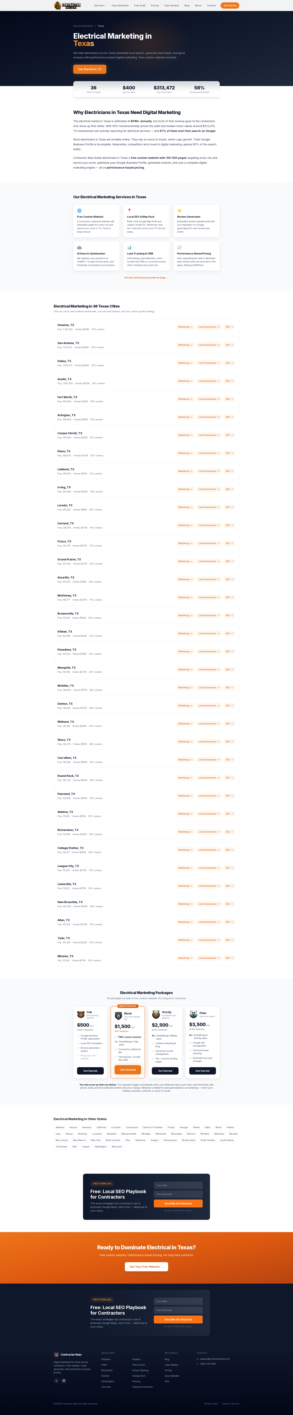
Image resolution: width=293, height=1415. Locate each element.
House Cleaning (140, 1370)
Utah (74, 1146)
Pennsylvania (170, 1140)
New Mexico (79, 1140)
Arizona (73, 1127)
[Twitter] (56, 1381)
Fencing (136, 1381)
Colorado (116, 1127)
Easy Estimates (120, 5)
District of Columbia (153, 1127)
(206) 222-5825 (208, 1363)
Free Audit (140, 5)
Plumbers (106, 1359)
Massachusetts (128, 1133)
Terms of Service (230, 1403)
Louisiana (97, 1133)
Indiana (230, 1127)
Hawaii (196, 1127)
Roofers (105, 1376)
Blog (186, 5)
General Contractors (142, 1387)
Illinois (219, 1127)
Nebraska (219, 1133)
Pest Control (138, 1364)
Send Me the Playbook (178, 1203)
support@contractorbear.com (215, 1359)
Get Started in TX (89, 69)
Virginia (86, 1146)
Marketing (184, 327)
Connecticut (132, 1127)
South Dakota (227, 1140)
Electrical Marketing (83, 26)
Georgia (184, 1127)
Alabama (60, 1127)
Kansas (69, 1133)
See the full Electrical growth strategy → (146, 277)
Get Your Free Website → (146, 1266)
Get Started (230, 5)
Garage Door (139, 1376)
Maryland (111, 1133)
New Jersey (62, 1140)
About (198, 5)
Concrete (106, 1387)
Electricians (107, 1370)
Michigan (145, 1133)
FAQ (167, 1381)
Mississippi (176, 1133)
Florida (171, 1127)
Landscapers (107, 1381)
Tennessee (61, 1146)
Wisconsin (117, 1146)
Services (99, 5)
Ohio (127, 1140)
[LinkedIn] (64, 1381)
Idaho (207, 1127)
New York (96, 1140)
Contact (211, 5)
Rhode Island (188, 1140)
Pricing (155, 5)
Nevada (233, 1133)
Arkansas (86, 1127)
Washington (101, 1146)
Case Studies (171, 5)
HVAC (104, 1364)
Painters (136, 1359)
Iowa (58, 1133)
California (101, 1127)
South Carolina (207, 1140)
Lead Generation (208, 327)
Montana (205, 1133)
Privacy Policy (211, 1403)
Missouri (191, 1133)
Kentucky (82, 1133)
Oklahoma (140, 1140)
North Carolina (113, 1140)
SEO (228, 327)
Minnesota (161, 1133)
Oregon (154, 1140)
